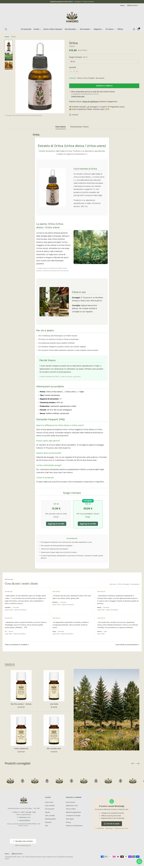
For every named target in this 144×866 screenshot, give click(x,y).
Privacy (68, 822)
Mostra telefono (24, 820)
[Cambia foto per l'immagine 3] (9, 66)
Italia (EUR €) (134, 5)
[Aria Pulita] (53, 685)
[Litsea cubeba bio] (21, 730)
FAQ (46, 826)
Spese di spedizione (90, 101)
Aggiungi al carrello (56, 524)
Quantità (72, 67)
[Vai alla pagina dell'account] (134, 29)
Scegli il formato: (78, 57)
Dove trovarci (70, 802)
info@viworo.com (24, 817)
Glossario (48, 822)
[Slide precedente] (133, 763)
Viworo (72, 46)
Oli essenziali (49, 809)
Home (7, 37)
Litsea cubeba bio (21, 748)
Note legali (70, 819)
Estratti (47, 812)
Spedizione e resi (72, 805)
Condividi (75, 115)
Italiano (122, 5)
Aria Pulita (54, 704)
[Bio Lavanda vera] (53, 730)
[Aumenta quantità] (77, 72)
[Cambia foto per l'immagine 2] (9, 57)
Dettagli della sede (77, 96)
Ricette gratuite (50, 819)
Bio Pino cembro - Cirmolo (21, 704)
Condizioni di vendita (73, 815)
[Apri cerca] (6, 29)
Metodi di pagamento (73, 812)
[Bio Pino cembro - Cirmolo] (21, 685)
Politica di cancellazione (74, 826)
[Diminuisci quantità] (71, 72)
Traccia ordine (71, 809)
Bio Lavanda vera (54, 748)
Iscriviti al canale (112, 824)
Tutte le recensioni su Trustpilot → (17, 644)
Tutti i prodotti (50, 815)
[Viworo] (72, 17)
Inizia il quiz (49, 802)
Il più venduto (50, 805)
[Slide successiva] (137, 763)
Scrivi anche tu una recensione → (127, 644)
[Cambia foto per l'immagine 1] (9, 46)
